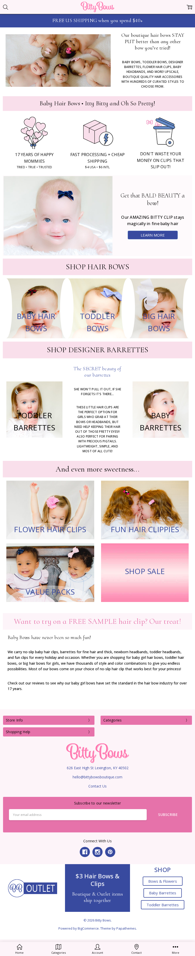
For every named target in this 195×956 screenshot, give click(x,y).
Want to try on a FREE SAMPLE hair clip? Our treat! (97, 621)
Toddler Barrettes (163, 904)
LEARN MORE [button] (153, 235)
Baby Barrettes (162, 892)
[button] (32, 888)
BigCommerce (88, 928)
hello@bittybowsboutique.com (97, 777)
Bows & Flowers (162, 881)
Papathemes (126, 928)
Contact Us (97, 786)
